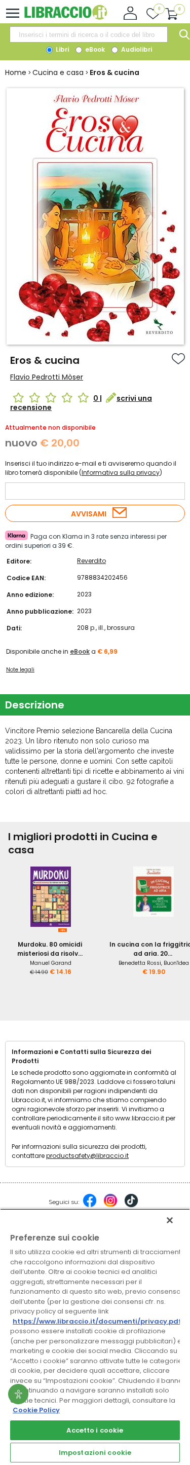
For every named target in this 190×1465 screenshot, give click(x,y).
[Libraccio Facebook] (90, 1205)
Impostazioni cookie (95, 1452)
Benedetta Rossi (140, 963)
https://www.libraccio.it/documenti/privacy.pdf (97, 1321)
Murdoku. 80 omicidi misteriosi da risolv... (50, 949)
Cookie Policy (36, 1410)
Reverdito (91, 560)
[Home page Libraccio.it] (65, 17)
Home (15, 72)
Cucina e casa (58, 72)
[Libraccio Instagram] (110, 1205)
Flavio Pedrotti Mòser (46, 377)
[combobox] (89, 34)
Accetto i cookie (94, 1430)
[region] (95, 1337)
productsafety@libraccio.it (87, 1155)
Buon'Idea (176, 963)
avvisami (88, 514)
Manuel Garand (50, 963)
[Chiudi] (170, 1220)
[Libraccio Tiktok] (131, 1205)
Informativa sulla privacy (121, 472)
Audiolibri (136, 49)
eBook (94, 49)
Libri (61, 49)
